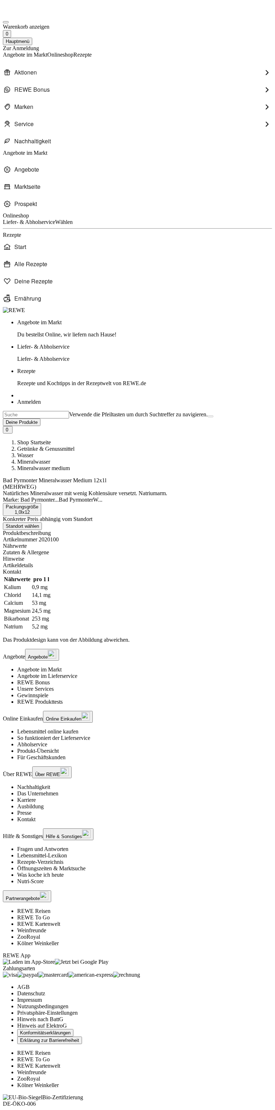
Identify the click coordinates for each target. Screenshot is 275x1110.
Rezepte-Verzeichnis (40, 862)
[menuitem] (137, 72)
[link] (144, 328)
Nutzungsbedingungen (42, 1006)
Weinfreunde (31, 930)
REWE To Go (33, 917)
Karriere (26, 800)
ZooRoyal (28, 937)
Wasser (25, 455)
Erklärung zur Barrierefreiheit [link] (49, 1040)
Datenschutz (31, 993)
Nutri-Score (30, 881)
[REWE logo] (14, 310)
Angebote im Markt (39, 669)
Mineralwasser (33, 462)
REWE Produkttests (40, 702)
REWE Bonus (33, 682)
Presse (24, 813)
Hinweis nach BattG (40, 1019)
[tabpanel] (137, 603)
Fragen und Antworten (42, 849)
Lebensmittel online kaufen (47, 731)
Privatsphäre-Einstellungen (47, 1013)
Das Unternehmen (37, 793)
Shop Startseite (34, 442)
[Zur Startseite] (27, 14)
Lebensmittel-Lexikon (42, 855)
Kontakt (26, 819)
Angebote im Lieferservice (47, 676)
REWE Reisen (33, 911)
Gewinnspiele (32, 695)
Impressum (29, 1000)
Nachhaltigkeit (33, 787)
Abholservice (32, 744)
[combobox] (36, 414)
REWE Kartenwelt (38, 924)
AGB (23, 987)
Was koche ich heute (40, 875)
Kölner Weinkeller (38, 943)
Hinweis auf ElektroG (42, 1026)
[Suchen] (210, 416)
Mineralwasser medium (43, 468)
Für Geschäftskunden (41, 757)
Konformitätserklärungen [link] (45, 1032)
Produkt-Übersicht (38, 751)
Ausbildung (30, 806)
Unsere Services (35, 689)
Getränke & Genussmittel (45, 449)
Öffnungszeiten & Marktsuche (51, 868)
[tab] (137, 546)
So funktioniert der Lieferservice (53, 738)
